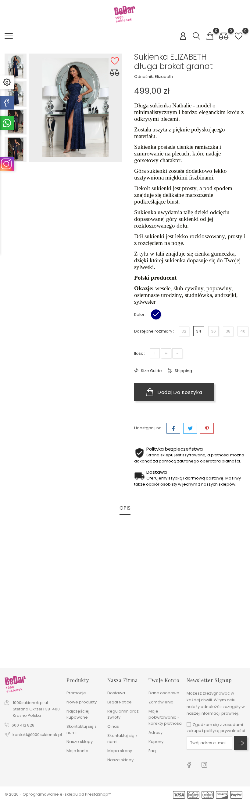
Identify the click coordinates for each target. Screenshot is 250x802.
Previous (15, 49)
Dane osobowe (163, 693)
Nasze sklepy (79, 741)
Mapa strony (119, 751)
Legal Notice (119, 702)
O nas (113, 726)
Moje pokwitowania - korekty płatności (165, 717)
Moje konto (77, 751)
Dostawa (116, 693)
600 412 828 (23, 725)
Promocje (76, 693)
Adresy (155, 732)
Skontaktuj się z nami (81, 729)
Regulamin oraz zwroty (123, 714)
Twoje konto (164, 680)
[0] (209, 36)
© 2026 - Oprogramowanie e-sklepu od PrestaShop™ (58, 794)
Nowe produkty (81, 702)
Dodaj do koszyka (179, 392)
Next (15, 164)
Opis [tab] (125, 508)
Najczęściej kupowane (77, 714)
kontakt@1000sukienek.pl (37, 734)
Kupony (155, 741)
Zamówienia (160, 702)
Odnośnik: (144, 76)
